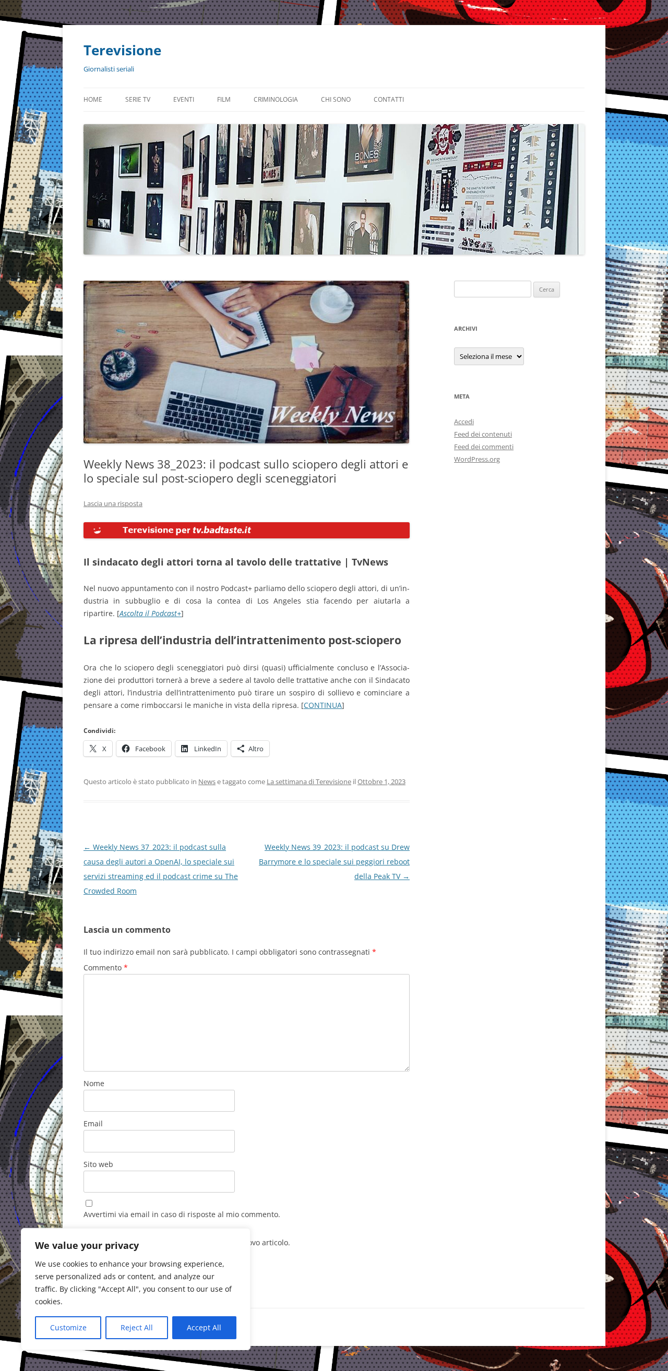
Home (93, 99)
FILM (224, 99)
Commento (106, 967)
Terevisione (122, 50)
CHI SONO (336, 99)
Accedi (464, 421)
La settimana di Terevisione (309, 781)
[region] (135, 1289)
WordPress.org (477, 459)
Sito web (98, 1164)
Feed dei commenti (484, 446)
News (207, 781)
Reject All (137, 1327)
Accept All (204, 1327)
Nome (94, 1083)
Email (93, 1123)
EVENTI (183, 99)
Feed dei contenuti (483, 434)
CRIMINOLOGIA (276, 99)
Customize (68, 1327)
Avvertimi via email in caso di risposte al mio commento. (182, 1214)
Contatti (389, 99)
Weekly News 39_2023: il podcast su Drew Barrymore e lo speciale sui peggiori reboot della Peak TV (334, 861)
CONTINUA (323, 705)
